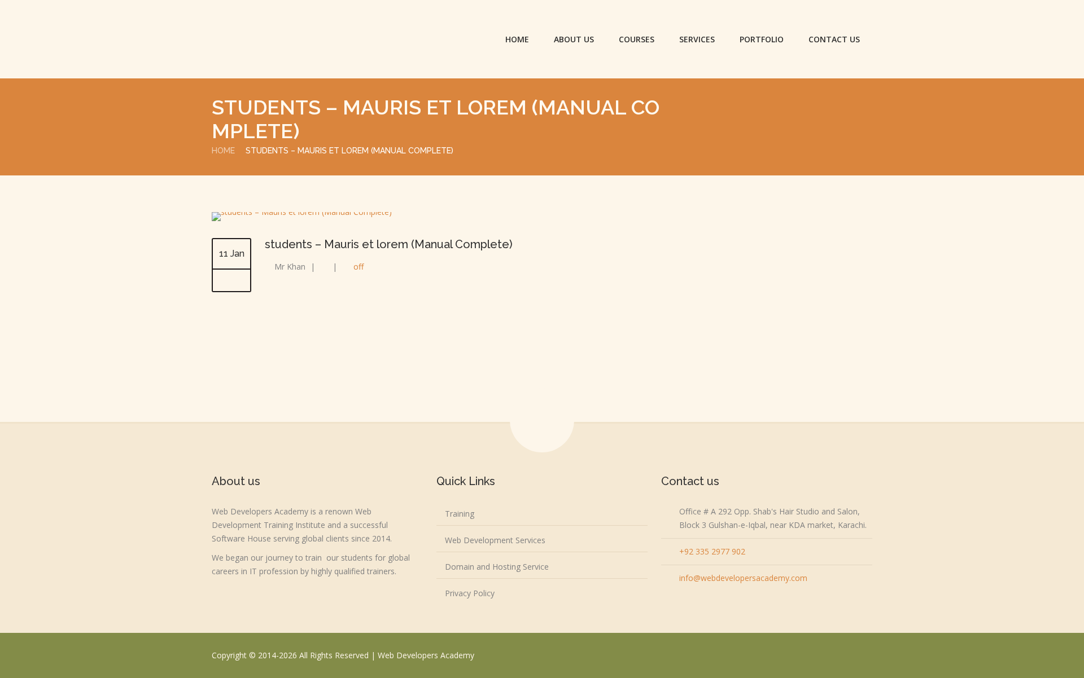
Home (517, 39)
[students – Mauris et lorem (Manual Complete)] (302, 211)
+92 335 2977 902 (712, 551)
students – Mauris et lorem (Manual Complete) (389, 244)
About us (574, 39)
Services (697, 39)
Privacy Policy (470, 593)
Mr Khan (289, 266)
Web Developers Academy (426, 655)
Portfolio (762, 39)
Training (459, 513)
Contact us (834, 39)
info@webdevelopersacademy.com (743, 578)
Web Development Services (495, 540)
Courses (636, 39)
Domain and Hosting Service (497, 566)
